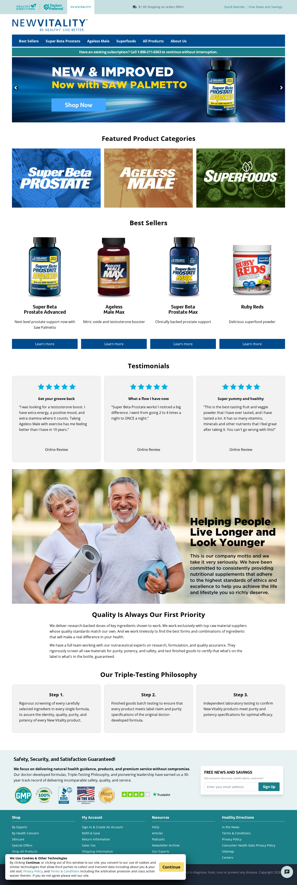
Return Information (96, 839)
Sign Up (269, 786)
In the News (230, 827)
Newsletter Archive (166, 845)
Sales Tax (88, 845)
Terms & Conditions (65, 871)
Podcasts (158, 839)
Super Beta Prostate (63, 41)
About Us (179, 41)
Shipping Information (97, 851)
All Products (153, 41)
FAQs (155, 827)
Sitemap (228, 851)
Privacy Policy (33, 871)
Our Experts (160, 851)
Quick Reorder (234, 7)
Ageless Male (98, 41)
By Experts (19, 827)
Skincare (18, 839)
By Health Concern (25, 833)
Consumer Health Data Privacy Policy (248, 845)
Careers (227, 857)
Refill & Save (91, 833)
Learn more (44, 344)
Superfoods (126, 41)
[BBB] (65, 795)
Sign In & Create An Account (102, 827)
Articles (157, 833)
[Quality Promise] (106, 795)
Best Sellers (29, 41)
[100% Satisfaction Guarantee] (44, 795)
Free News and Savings (265, 7)
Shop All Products (25, 851)
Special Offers (22, 845)
